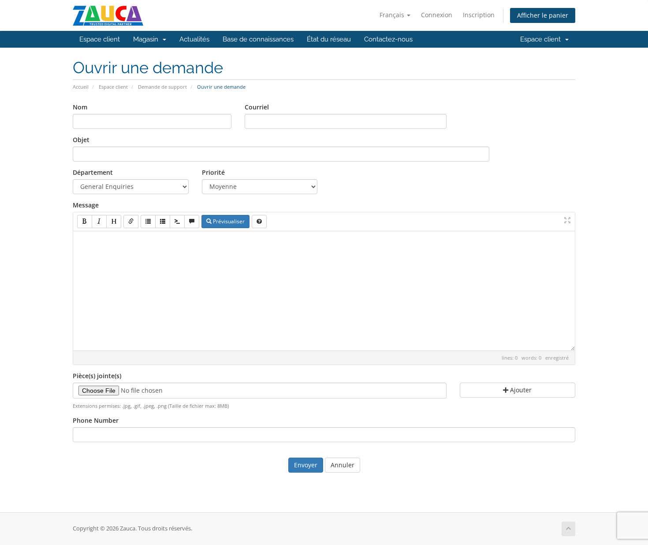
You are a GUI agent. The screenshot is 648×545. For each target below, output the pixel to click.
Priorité (213, 172)
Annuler (342, 465)
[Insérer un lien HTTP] (130, 221)
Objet (81, 139)
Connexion (436, 15)
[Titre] (113, 221)
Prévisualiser (228, 221)
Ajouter (520, 390)
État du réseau (329, 39)
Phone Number (96, 420)
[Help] (259, 221)
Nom (80, 107)
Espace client (99, 39)
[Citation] (191, 221)
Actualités (194, 39)
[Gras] (84, 221)
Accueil (81, 86)
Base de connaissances (258, 39)
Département (93, 172)
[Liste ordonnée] (162, 221)
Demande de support (162, 86)
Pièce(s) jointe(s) (97, 376)
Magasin (147, 39)
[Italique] (99, 221)
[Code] (177, 221)
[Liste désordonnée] (148, 221)
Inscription (479, 15)
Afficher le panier (542, 15)
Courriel (257, 107)
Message (86, 205)
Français (393, 15)
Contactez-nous (388, 39)
